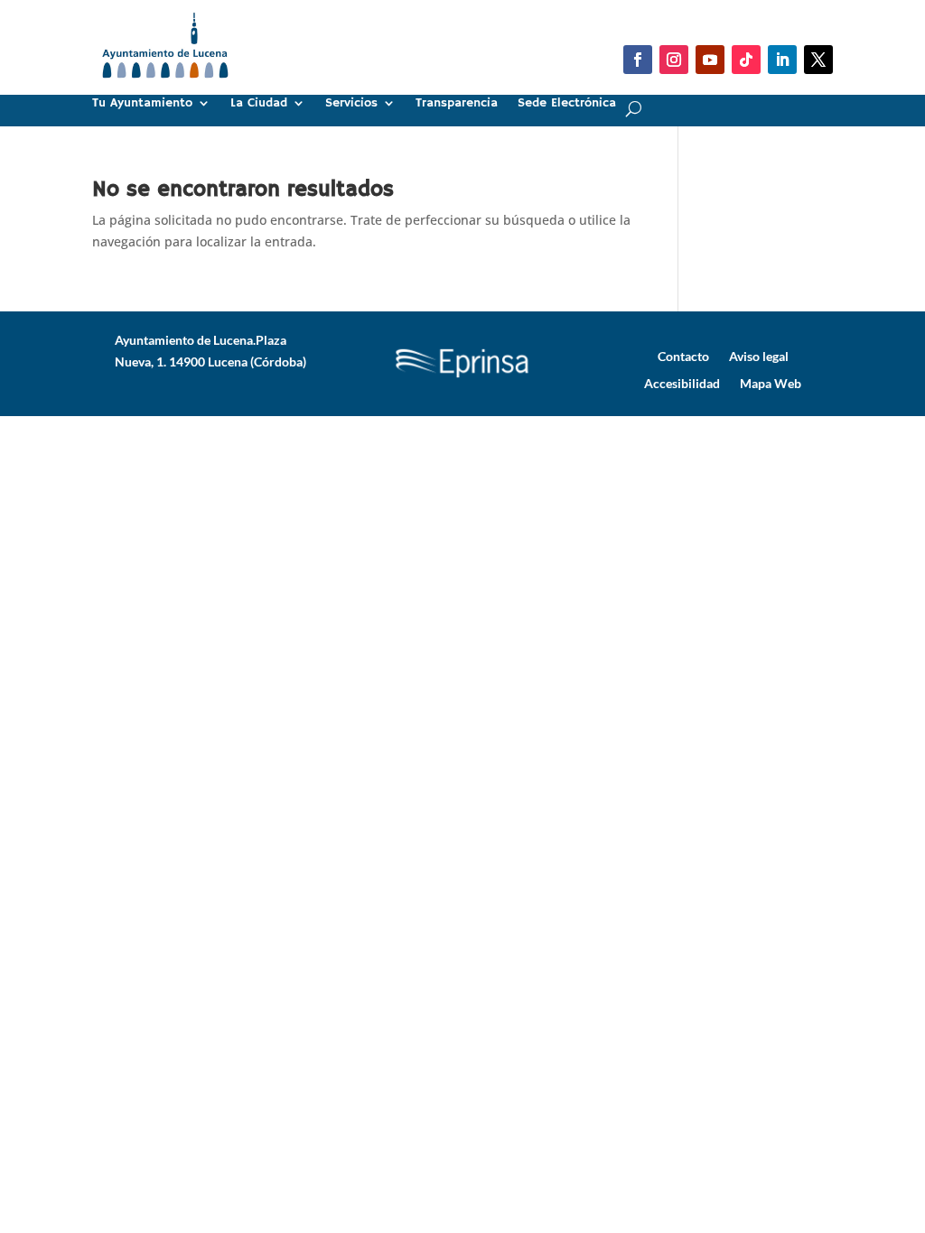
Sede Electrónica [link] (567, 104)
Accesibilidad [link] (682, 382)
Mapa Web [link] (770, 382)
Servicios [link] (351, 104)
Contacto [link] (683, 355)
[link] (165, 85)
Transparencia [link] (457, 104)
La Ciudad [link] (258, 104)
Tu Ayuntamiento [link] (142, 104)
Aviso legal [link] (759, 355)
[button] (637, 59)
